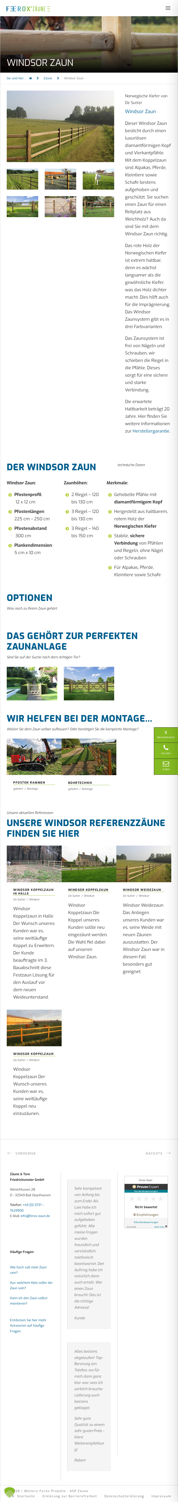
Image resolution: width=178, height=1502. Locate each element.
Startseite (26, 1496)
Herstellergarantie (151, 431)
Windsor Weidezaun (143, 857)
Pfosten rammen (34, 750)
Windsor (34, 899)
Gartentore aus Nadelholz (32, 677)
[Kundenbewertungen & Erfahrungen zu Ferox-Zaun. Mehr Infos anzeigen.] (146, 1202)
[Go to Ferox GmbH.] (30, 78)
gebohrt (18, 789)
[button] (9, 1492)
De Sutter (19, 899)
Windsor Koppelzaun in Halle (34, 857)
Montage (32, 789)
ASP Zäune (79, 1491)
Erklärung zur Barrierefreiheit (70, 1496)
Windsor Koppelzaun (89, 857)
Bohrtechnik (89, 750)
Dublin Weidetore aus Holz (89, 677)
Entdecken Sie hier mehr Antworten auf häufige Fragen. (28, 1325)
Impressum (161, 1496)
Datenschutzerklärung (124, 1496)
